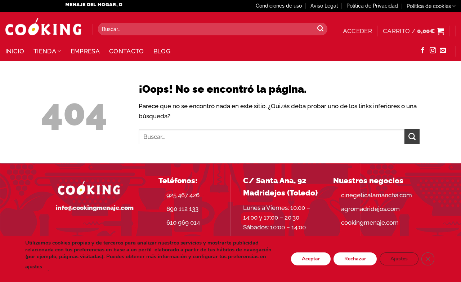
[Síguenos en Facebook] (423, 50)
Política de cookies (429, 6)
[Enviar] (320, 29)
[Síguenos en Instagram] (433, 50)
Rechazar (355, 258)
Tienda (44, 51)
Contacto (126, 51)
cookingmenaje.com (370, 222)
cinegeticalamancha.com (376, 195)
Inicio (14, 51)
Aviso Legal (324, 6)
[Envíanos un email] (443, 50)
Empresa (85, 51)
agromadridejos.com (370, 208)
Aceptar (311, 258)
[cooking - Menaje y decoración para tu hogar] (43, 27)
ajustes (33, 266)
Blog (161, 51)
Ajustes (399, 258)
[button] (357, 31)
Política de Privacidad (372, 6)
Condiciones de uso (279, 6)
